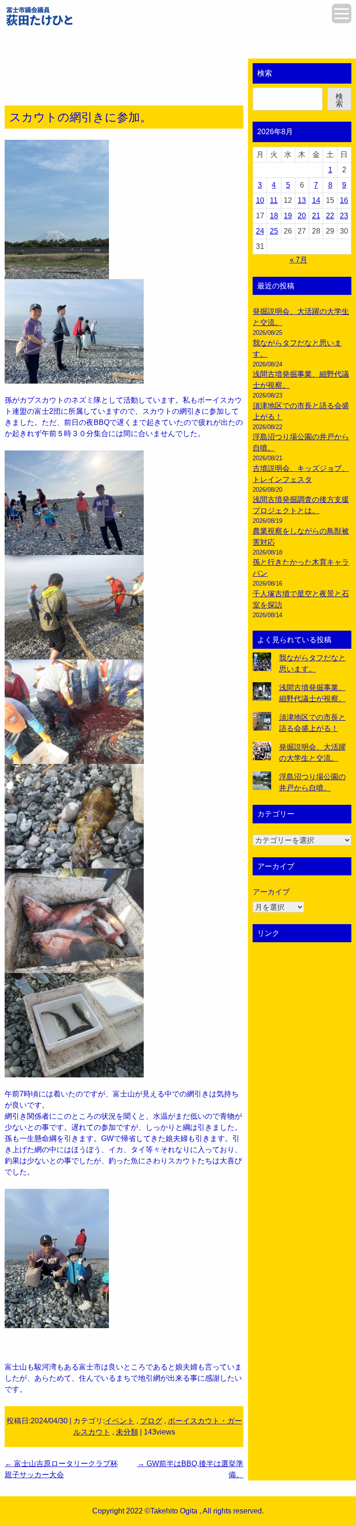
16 (344, 200)
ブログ (151, 1421)
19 (288, 216)
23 (344, 216)
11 (274, 200)
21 (316, 216)
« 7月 (298, 260)
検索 (264, 73)
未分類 (127, 1432)
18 (274, 216)
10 (260, 200)
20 (302, 216)
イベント (119, 1421)
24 (260, 231)
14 (316, 200)
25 (274, 231)
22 (330, 216)
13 (302, 200)
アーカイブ (271, 892)
